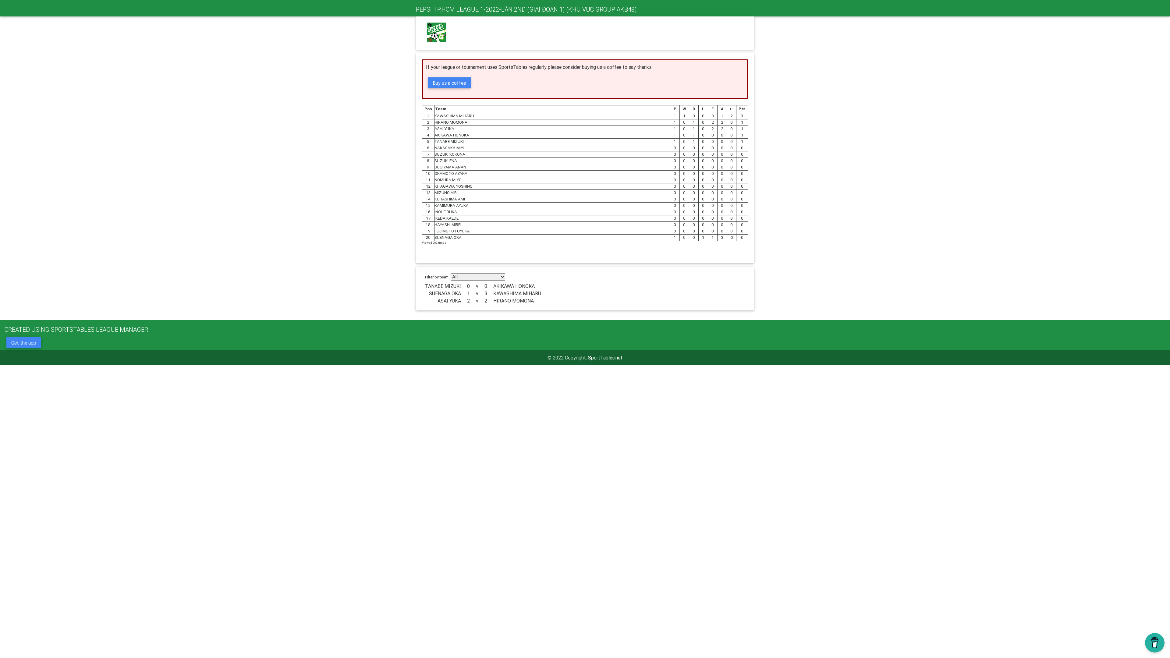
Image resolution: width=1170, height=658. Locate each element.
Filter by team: (437, 277)
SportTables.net (605, 358)
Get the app (23, 343)
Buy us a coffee (449, 83)
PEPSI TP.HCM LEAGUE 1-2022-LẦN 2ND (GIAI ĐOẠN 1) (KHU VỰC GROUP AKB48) (526, 9)
